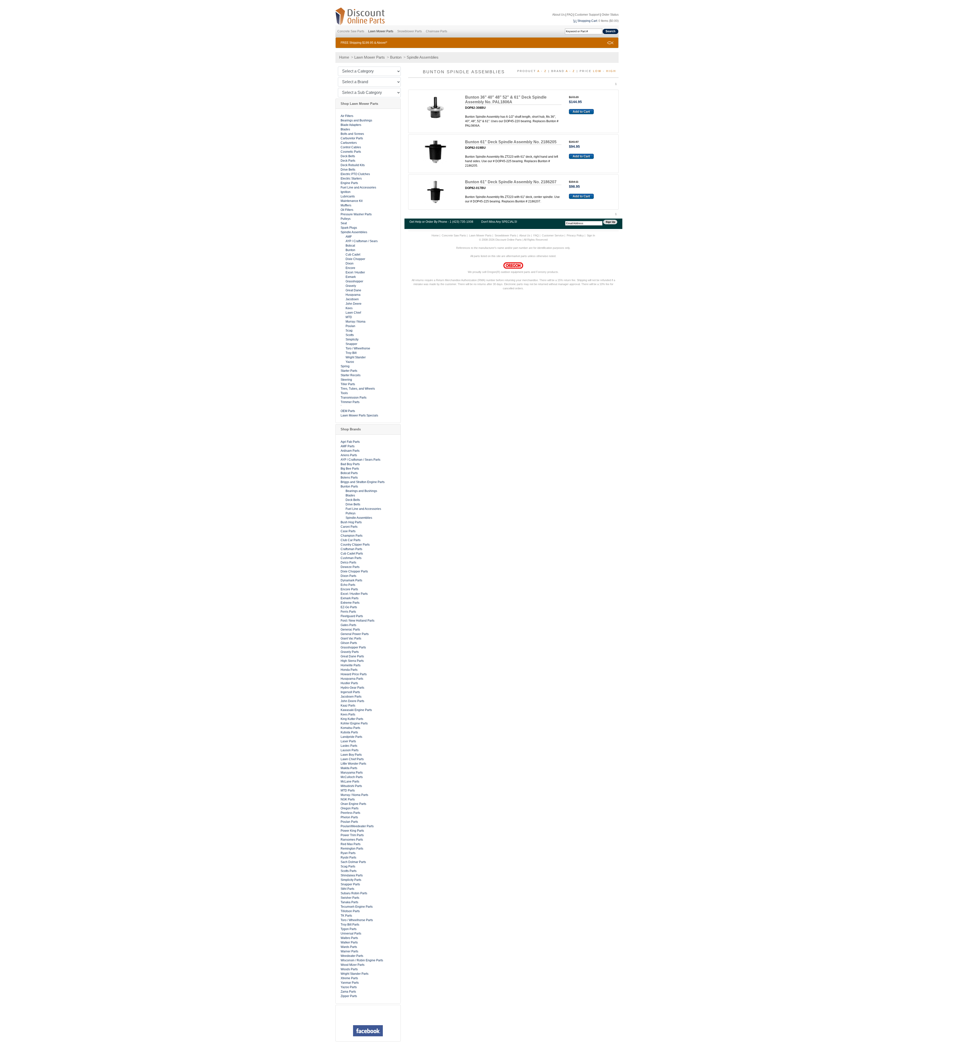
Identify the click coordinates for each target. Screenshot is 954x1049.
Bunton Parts (349, 486)
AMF (349, 236)
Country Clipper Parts (355, 544)
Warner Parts (349, 951)
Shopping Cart (587, 21)
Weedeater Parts (352, 956)
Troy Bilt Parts (350, 924)
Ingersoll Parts (350, 692)
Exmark (351, 277)
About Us (558, 14)
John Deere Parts (352, 701)
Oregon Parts (349, 808)
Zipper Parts (349, 996)
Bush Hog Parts (351, 522)
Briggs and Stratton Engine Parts (363, 482)
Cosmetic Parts (351, 151)
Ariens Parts (349, 455)
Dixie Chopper (355, 259)
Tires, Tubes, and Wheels (358, 388)
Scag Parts (348, 866)
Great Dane (353, 290)
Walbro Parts (349, 938)
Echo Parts (348, 585)
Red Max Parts (350, 844)
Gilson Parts (349, 643)
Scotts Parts (349, 871)
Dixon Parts (348, 576)
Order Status (610, 14)
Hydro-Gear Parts (352, 687)
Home (344, 57)
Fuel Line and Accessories (358, 187)
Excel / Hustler (355, 272)
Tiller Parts (348, 384)
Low (597, 71)
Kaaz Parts (348, 705)
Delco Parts (348, 562)
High (611, 71)
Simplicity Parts (351, 880)
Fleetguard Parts (352, 616)
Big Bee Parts (350, 468)
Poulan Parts (349, 822)
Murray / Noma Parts (354, 795)
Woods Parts (349, 969)
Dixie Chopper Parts (354, 571)
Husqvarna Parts (352, 678)
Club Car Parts (350, 540)
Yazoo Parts (349, 987)
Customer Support (587, 14)
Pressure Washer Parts (356, 214)
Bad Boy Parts (350, 464)
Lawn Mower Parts (380, 31)
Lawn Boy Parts (351, 754)
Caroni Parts (349, 526)
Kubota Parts (349, 732)
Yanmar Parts (350, 982)
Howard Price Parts (354, 674)
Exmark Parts (349, 598)
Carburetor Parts (352, 138)
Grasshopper (354, 281)
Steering (346, 379)
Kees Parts (348, 714)
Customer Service (553, 235)
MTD (349, 317)
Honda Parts (349, 670)
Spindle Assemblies (422, 57)
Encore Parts (349, 589)
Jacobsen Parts (351, 696)
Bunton (395, 57)
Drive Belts (348, 169)
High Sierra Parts (352, 661)
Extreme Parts (350, 602)
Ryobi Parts (348, 857)
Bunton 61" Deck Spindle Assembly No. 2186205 (510, 142)
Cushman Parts (351, 558)
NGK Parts (348, 799)
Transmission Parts (353, 397)
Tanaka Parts (349, 902)
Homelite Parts (350, 665)
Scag (349, 330)
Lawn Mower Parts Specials (359, 415)
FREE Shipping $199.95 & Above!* (364, 42)
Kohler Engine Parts (354, 723)
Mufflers (346, 205)
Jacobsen (352, 299)
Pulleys (346, 219)
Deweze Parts (350, 567)
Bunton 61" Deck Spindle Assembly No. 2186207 (510, 182)
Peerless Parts (350, 813)
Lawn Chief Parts (352, 759)
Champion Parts (351, 535)
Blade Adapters (351, 125)
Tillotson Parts (350, 911)
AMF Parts (348, 446)
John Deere (353, 303)
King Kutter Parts (352, 719)
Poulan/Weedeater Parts (357, 826)
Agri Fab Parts (350, 442)
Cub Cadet (353, 254)
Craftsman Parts (351, 549)
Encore (350, 268)
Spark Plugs (349, 227)
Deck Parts (348, 160)
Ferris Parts (348, 611)
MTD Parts (348, 790)
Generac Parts (350, 629)
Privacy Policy (575, 235)
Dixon (350, 263)
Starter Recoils (350, 375)
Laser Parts (348, 741)
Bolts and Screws (352, 134)
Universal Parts (351, 933)
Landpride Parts (351, 737)
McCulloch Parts (352, 777)
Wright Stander (356, 357)
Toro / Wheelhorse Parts (357, 920)
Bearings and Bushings (356, 120)
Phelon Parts (349, 817)
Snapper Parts (350, 884)
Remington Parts (352, 848)
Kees (349, 308)
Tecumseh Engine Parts (357, 906)
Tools (344, 393)
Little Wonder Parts (353, 763)
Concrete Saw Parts (350, 31)
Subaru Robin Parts (354, 893)
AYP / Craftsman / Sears (362, 241)
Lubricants (348, 196)
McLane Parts (350, 781)
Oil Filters (347, 210)
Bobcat (350, 245)
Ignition (346, 192)
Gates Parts (348, 625)
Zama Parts (348, 991)
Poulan (350, 326)
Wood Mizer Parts (352, 965)
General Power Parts (355, 634)
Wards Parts (349, 947)
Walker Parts (349, 942)
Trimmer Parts (350, 402)
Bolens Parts (349, 477)
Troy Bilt (351, 353)
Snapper (351, 344)
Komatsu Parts (350, 728)
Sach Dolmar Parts (353, 862)
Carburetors (349, 143)
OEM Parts (348, 411)
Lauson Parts (349, 750)
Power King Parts (352, 830)
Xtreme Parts (349, 978)
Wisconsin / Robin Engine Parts (362, 960)
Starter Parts (349, 371)
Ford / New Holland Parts (357, 620)
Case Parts (348, 531)
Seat (344, 223)
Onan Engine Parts (353, 804)
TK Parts (346, 915)
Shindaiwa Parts (352, 875)
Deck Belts (348, 156)
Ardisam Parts (350, 450)
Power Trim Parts (352, 835)
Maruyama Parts (352, 772)
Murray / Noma (355, 321)
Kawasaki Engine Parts (356, 710)
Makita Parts (349, 768)
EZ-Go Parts (349, 607)
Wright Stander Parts (354, 973)
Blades (345, 129)
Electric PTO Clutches (355, 174)
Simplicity (352, 339)
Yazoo (350, 362)
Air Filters (347, 116)
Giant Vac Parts (351, 638)
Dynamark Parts (351, 580)
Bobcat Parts (349, 473)
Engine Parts (349, 183)
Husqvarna (353, 295)
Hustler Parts (349, 683)
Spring (345, 366)
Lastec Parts (349, 746)
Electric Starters (351, 178)
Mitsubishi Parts (351, 786)
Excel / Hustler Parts (354, 594)
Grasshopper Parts (353, 647)
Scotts (350, 335)
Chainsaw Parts (436, 31)
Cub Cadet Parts (352, 553)
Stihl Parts (347, 889)
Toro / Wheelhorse (358, 348)
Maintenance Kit (351, 201)
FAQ (570, 14)
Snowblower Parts (409, 31)
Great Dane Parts (352, 656)
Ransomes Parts (352, 839)
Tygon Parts (349, 929)
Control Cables (351, 147)
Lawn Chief (353, 312)
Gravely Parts (350, 652)
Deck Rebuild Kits (353, 165)
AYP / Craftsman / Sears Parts (360, 459)
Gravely (351, 286)
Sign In (591, 235)
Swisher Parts (350, 897)
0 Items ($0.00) (608, 21)
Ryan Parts (348, 853)
